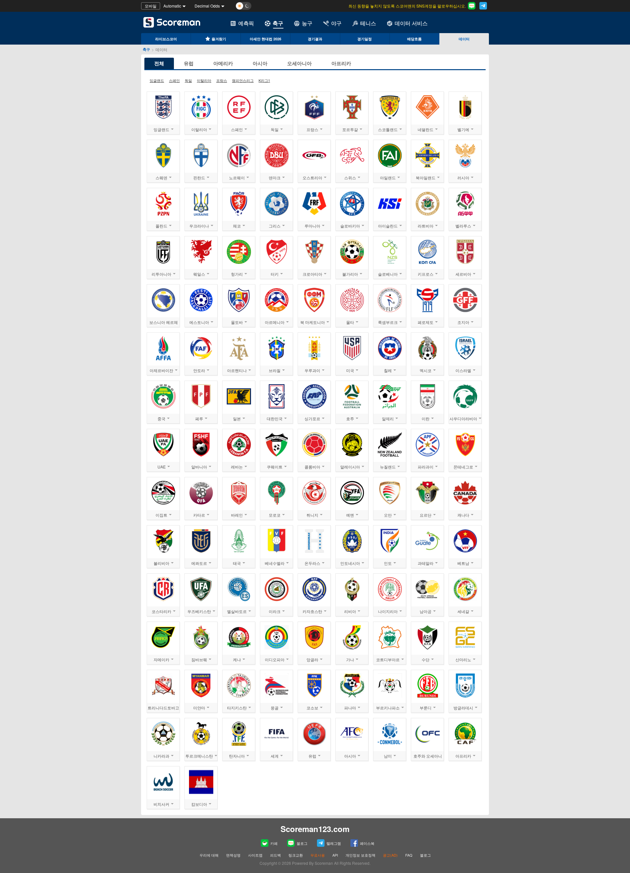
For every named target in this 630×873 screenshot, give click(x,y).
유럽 (189, 63)
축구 (278, 23)
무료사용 (317, 855)
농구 (307, 23)
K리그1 (264, 80)
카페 (274, 843)
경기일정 (364, 38)
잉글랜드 (157, 80)
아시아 (260, 63)
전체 (159, 63)
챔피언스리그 (243, 80)
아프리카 (341, 63)
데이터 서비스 (411, 23)
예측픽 (246, 23)
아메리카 (223, 63)
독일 (188, 80)
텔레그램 (333, 843)
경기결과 (315, 38)
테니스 (368, 23)
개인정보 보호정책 (360, 855)
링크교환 (295, 855)
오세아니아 (299, 63)
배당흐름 (414, 38)
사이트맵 (255, 855)
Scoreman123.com (315, 828)
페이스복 (367, 843)
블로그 (302, 843)
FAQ (408, 855)
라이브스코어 (166, 38)
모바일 (151, 6)
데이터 (464, 38)
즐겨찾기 (219, 38)
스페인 (174, 80)
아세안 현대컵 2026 (265, 38)
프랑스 (221, 80)
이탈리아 (204, 80)
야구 (336, 23)
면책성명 (233, 855)
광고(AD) (390, 855)
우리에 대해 (209, 855)
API (335, 855)
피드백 (275, 855)
